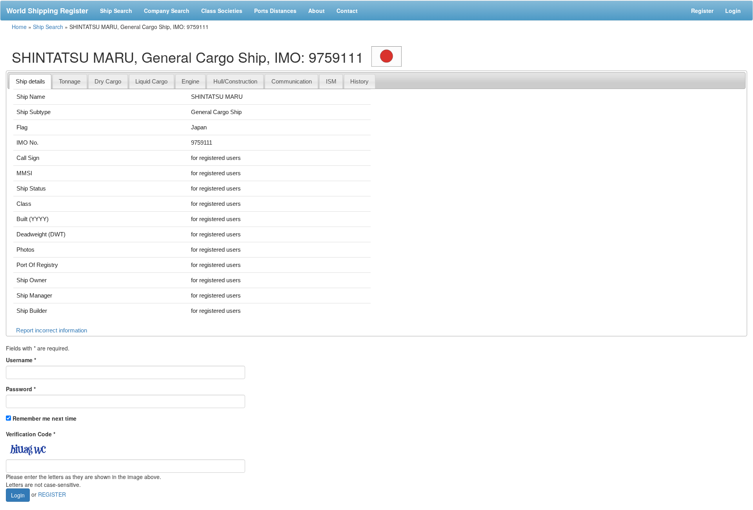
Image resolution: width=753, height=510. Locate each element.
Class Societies (221, 11)
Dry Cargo (108, 81)
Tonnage (69, 81)
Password (21, 389)
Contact (347, 11)
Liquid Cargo (151, 81)
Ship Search (116, 11)
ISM (331, 81)
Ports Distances (275, 11)
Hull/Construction (235, 81)
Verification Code (30, 434)
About (316, 11)
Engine (190, 81)
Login (733, 11)
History (359, 81)
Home (19, 27)
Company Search (166, 11)
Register (702, 11)
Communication (291, 81)
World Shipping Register (47, 10)
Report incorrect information (51, 330)
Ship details (30, 81)
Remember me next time (44, 418)
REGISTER (52, 494)
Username (21, 360)
